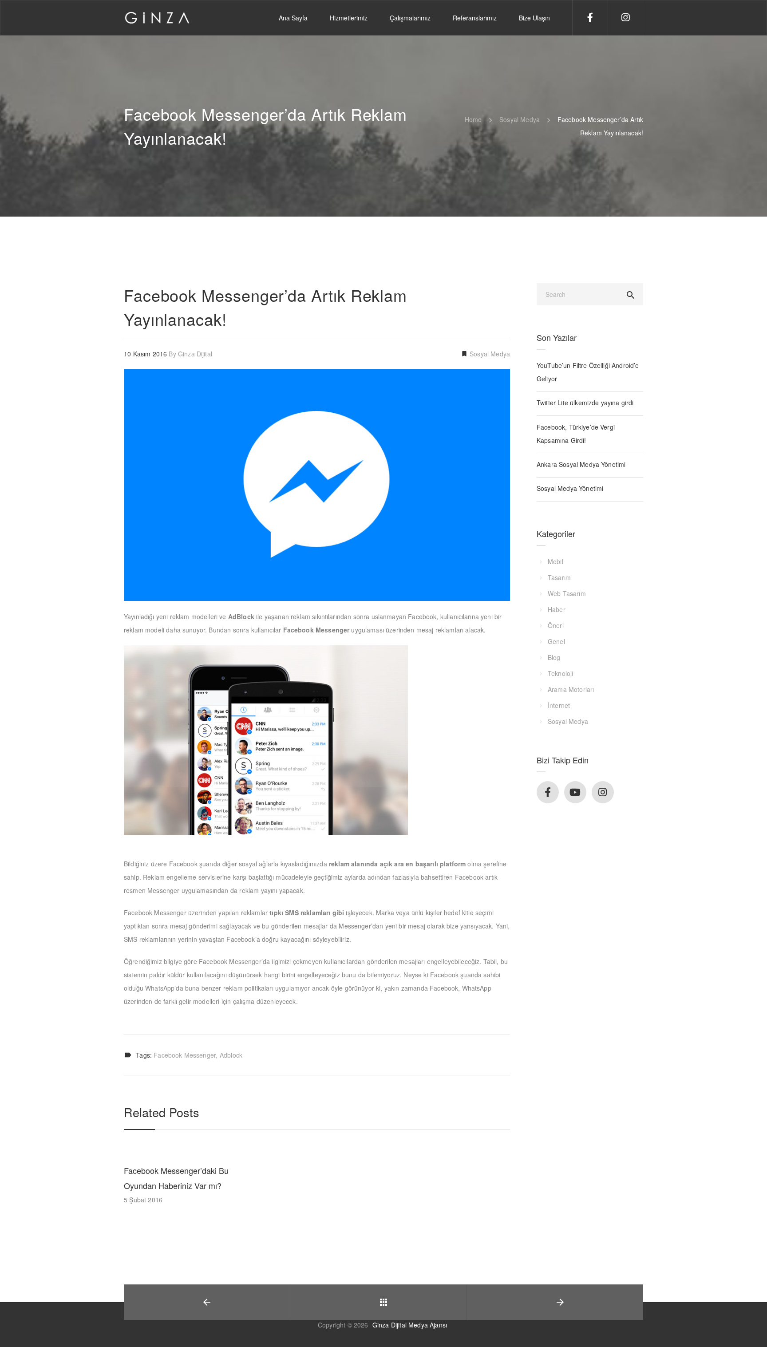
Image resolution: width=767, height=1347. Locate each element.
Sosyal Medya (489, 353)
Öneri (556, 625)
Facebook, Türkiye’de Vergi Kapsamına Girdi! (576, 434)
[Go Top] (750, 1327)
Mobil (555, 561)
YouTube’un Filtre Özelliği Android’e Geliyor (588, 372)
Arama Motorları (571, 689)
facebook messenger (185, 1055)
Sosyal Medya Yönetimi (570, 488)
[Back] (383, 1302)
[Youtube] (575, 792)
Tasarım (559, 577)
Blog (554, 657)
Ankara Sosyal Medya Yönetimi (581, 464)
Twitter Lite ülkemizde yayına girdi (585, 402)
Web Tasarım (567, 593)
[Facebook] (607, 16)
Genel (556, 641)
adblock (231, 1055)
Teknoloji (560, 673)
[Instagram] (642, 16)
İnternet (559, 705)
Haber (556, 609)
